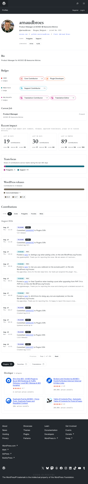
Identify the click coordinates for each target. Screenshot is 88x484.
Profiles (5, 10)
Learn (46, 426)
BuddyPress (8, 458)
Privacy (5, 438)
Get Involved (71, 426)
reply (26, 255)
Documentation (50, 430)
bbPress (7, 454)
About (4, 426)
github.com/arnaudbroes (40, 34)
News (4, 430)
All (10, 214)
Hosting (5, 434)
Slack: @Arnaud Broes (62, 34)
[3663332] (29, 335)
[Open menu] (84, 3)
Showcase (27, 426)
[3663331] (29, 347)
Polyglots (24, 214)
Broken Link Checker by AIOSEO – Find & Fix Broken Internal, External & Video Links (67, 381)
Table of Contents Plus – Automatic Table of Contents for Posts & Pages (68, 400)
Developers (49, 434)
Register (75, 10)
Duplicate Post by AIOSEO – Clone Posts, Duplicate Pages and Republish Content (26, 401)
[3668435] (30, 323)
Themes (26, 430)
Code (16, 214)
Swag (69, 438)
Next (56, 356)
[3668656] (30, 243)
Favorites (21, 364)
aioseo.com (23, 34)
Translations (38, 364)
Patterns (27, 438)
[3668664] (30, 230)
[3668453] (30, 311)
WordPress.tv (51, 438)
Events (68, 430)
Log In (82, 10)
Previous (33, 356)
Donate (70, 434)
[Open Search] (77, 3)
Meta (41, 214)
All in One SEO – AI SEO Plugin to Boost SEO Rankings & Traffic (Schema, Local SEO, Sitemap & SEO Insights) (27, 382)
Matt (5, 450)
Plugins (7, 364)
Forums (33, 214)
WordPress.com (10, 446)
